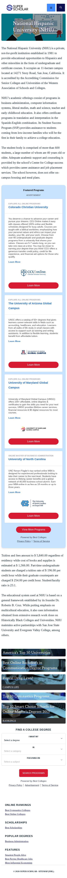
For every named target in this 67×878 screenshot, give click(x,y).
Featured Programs (33, 190)
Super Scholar (17, 7)
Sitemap (43, 871)
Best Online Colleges (15, 814)
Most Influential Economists (18, 863)
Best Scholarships (13, 827)
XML (51, 871)
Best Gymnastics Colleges (17, 810)
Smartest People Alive (15, 855)
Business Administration (17, 841)
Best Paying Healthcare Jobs (19, 859)
